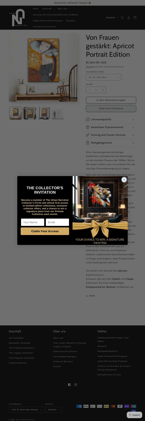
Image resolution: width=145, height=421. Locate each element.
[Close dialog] (124, 179)
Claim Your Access (45, 231)
